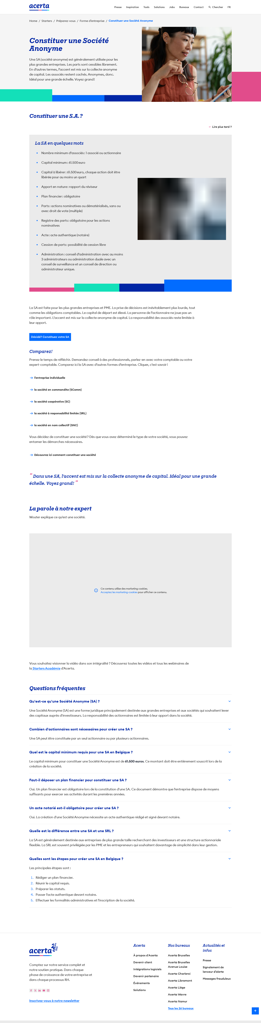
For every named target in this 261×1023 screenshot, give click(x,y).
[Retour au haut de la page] (255, 1010)
